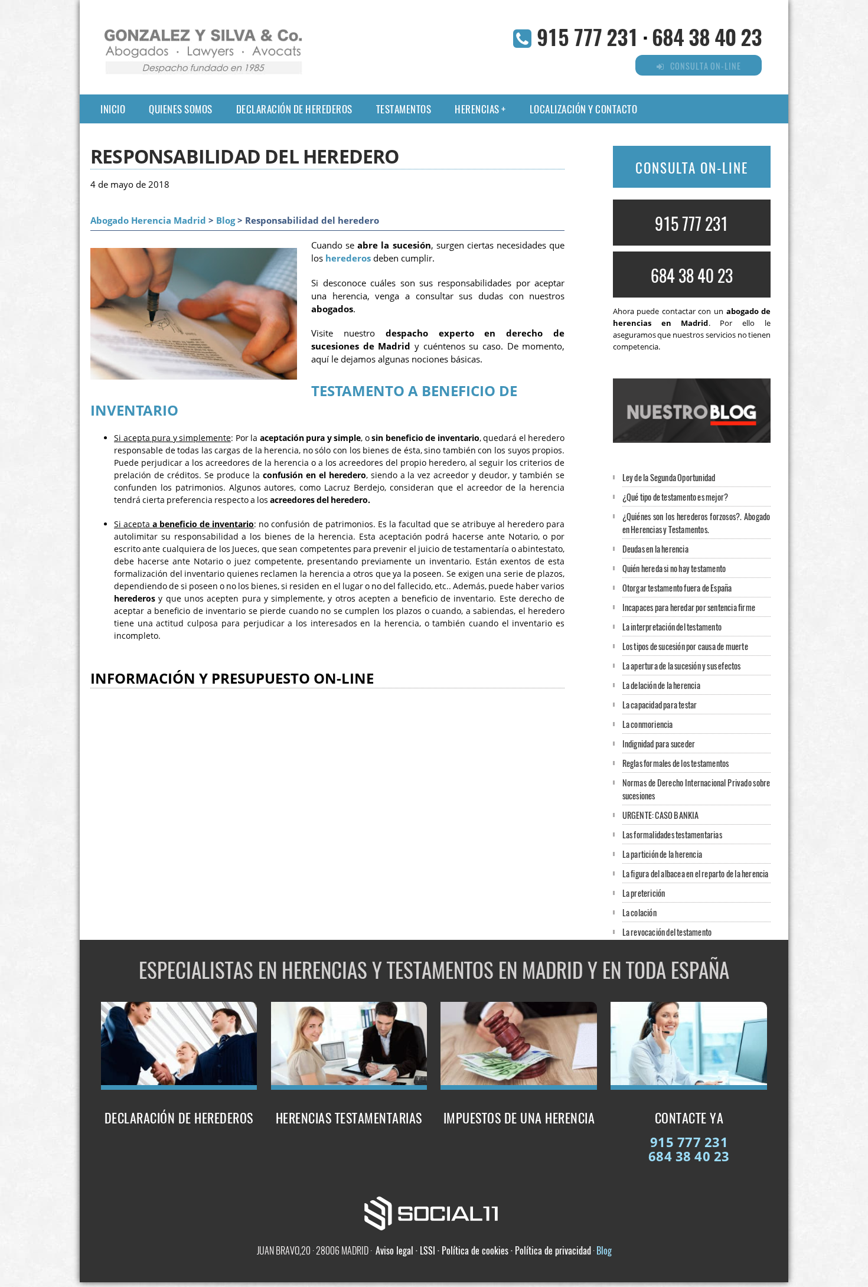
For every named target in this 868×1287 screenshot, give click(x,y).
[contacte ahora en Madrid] (689, 1086)
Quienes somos (181, 109)
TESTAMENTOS (404, 109)
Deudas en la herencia (655, 549)
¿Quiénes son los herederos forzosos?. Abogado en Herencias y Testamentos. (696, 522)
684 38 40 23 (707, 36)
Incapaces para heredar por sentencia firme (688, 607)
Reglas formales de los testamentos (675, 763)
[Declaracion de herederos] (179, 1086)
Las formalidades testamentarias (672, 834)
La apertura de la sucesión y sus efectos (681, 665)
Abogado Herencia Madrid (148, 220)
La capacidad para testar (659, 704)
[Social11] (434, 1212)
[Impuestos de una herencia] (518, 1086)
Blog (225, 220)
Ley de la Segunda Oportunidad (669, 477)
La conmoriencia (647, 724)
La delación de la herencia (661, 685)
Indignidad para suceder (659, 743)
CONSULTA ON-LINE (691, 168)
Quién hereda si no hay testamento (674, 568)
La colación (639, 912)
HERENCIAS (477, 109)
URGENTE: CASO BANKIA (660, 815)
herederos (348, 258)
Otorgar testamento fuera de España (677, 588)
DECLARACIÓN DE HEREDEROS (294, 109)
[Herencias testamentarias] (349, 1086)
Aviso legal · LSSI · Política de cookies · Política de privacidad (483, 1250)
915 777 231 (587, 36)
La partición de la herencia (662, 854)
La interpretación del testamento (672, 626)
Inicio (112, 109)
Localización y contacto (584, 109)
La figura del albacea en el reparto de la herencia (695, 873)
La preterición (643, 893)
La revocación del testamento (667, 932)
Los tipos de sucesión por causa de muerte (685, 646)
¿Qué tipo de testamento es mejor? (675, 497)
